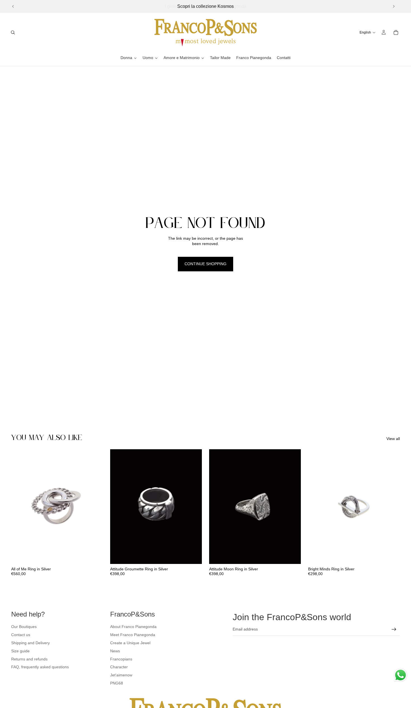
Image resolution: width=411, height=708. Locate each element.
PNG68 (116, 683)
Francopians (121, 659)
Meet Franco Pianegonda (132, 634)
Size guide (20, 651)
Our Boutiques (24, 626)
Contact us (20, 634)
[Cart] (396, 32)
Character (119, 667)
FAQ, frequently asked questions (40, 667)
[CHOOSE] (94, 555)
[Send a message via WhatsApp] (400, 675)
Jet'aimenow (121, 675)
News (115, 651)
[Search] (13, 32)
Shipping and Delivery (30, 643)
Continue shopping (205, 264)
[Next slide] (394, 6)
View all (393, 438)
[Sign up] (394, 629)
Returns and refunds (29, 659)
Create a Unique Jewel (130, 643)
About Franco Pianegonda (133, 626)
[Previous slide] (13, 6)
